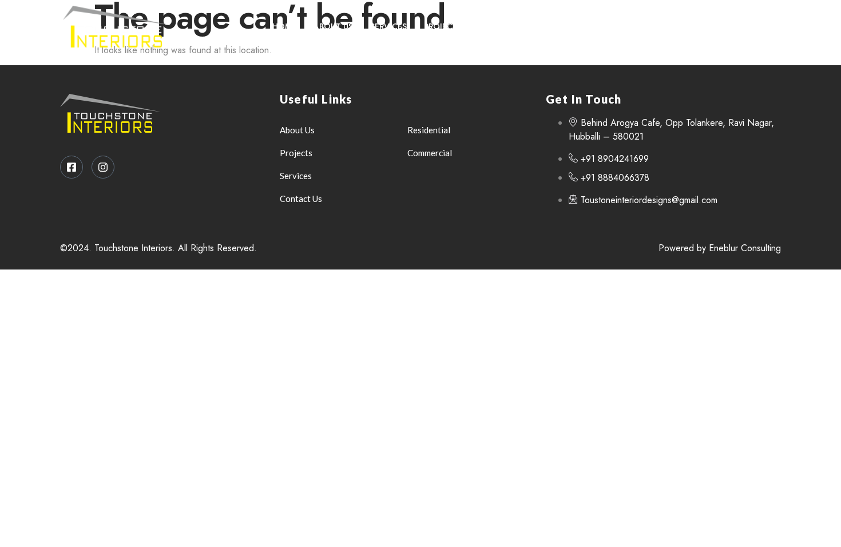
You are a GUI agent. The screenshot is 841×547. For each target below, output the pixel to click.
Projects (443, 26)
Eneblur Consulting (745, 248)
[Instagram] (760, 26)
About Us (333, 26)
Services (388, 26)
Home (284, 26)
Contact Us (505, 26)
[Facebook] (737, 26)
